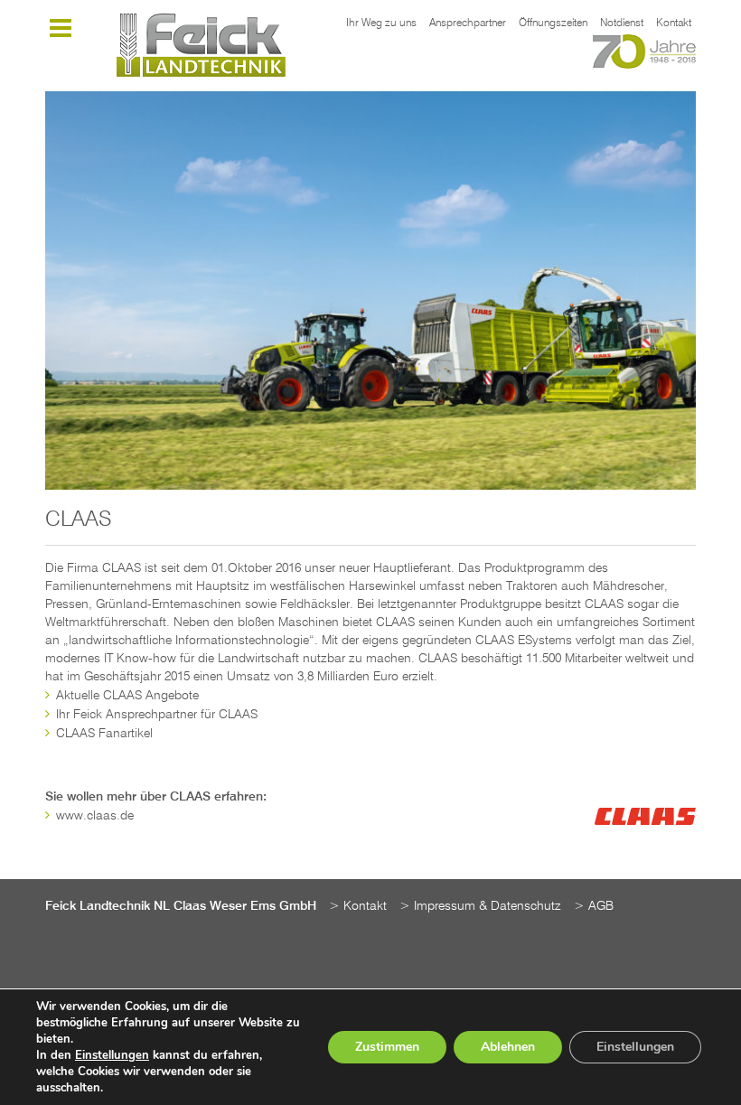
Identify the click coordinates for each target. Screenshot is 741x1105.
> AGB (594, 906)
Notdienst (621, 23)
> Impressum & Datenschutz (480, 906)
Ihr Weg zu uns (381, 23)
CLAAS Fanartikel (104, 733)
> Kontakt (358, 906)
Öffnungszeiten (553, 23)
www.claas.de (95, 816)
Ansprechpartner (467, 23)
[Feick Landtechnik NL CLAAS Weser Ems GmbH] (201, 45)
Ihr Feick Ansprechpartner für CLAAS (157, 714)
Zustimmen (387, 1046)
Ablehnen (508, 1046)
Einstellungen (112, 1055)
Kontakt (673, 23)
